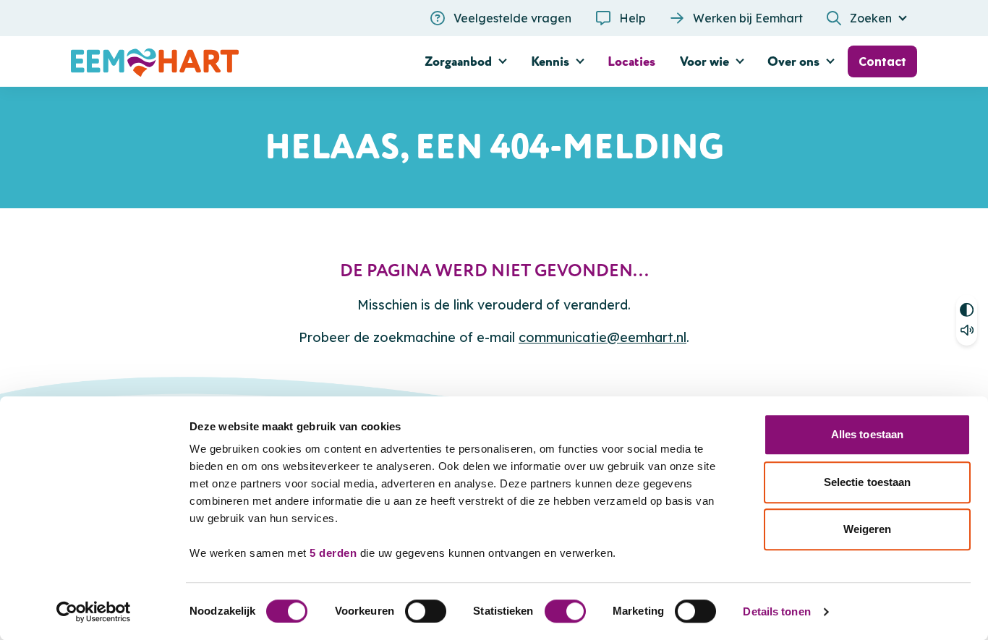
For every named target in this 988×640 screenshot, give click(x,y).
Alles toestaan (867, 434)
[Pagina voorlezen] (966, 333)
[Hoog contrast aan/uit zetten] (966, 307)
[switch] (425, 611)
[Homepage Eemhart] (204, 61)
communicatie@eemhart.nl (602, 337)
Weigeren (867, 529)
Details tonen (776, 611)
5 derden (333, 553)
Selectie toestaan (867, 482)
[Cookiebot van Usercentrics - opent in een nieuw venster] (93, 612)
